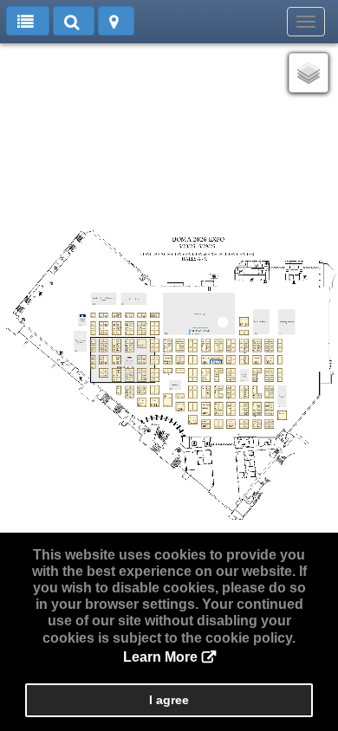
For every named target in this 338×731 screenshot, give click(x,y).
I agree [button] (169, 700)
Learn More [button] (160, 657)
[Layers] (308, 73)
